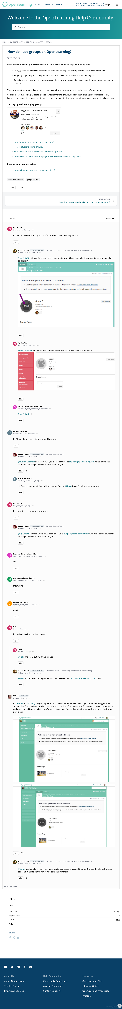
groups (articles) (33, 180)
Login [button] (107, 4)
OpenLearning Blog (92, 981)
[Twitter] (13, 937)
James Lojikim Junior (21, 602)
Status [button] (59, 5)
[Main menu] (117, 4)
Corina (20, 696)
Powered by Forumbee (112, 1007)
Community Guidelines (54, 981)
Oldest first (110, 218)
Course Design (16, 42)
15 (22, 187)
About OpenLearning (15, 981)
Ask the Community (53, 986)
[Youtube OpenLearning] (30, 967)
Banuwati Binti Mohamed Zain (30, 406)
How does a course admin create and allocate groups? (38, 151)
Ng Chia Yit (17, 228)
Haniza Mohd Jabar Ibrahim (24, 578)
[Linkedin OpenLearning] (18, 967)
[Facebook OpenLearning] (5, 967)
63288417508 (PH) (97, 6)
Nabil (15, 626)
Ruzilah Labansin (20, 431)
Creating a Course (34, 42)
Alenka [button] (20, 703)
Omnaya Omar (30, 454)
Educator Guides (90, 986)
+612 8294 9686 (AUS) (81, 3)
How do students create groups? (28, 147)
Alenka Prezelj (30, 250)
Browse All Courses (14, 990)
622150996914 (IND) (83, 6)
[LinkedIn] (17, 937)
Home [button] (37, 5)
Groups (49, 42)
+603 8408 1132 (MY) (97, 3)
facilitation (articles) (15, 180)
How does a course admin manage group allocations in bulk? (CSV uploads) (47, 156)
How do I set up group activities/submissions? (34, 170)
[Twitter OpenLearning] (11, 967)
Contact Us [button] (48, 5)
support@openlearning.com (81, 461)
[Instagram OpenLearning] (24, 967)
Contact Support (52, 990)
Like (12, 187)
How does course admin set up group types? (34, 142)
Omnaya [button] (32, 703)
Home (4, 42)
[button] (83, 4)
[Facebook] (10, 937)
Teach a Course (12, 986)
